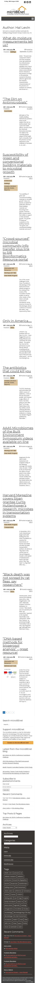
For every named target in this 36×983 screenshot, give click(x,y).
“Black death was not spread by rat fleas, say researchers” (16, 579)
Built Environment (20, 887)
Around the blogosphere (20, 880)
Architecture (8, 181)
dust (15, 898)
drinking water (9, 898)
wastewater (13, 927)
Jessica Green (8, 905)
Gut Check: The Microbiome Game (19, 804)
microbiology (8, 912)
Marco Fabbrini (8, 970)
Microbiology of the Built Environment (15, 916)
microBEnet (18, 909)
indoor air (20, 901)
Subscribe (6, 790)
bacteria (7, 883)
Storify (25, 923)
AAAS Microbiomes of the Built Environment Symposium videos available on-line (18, 435)
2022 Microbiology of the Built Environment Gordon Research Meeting (16, 762)
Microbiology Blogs (18, 808)
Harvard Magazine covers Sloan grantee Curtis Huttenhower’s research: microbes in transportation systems (18, 505)
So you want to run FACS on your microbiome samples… (15, 956)
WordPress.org (8, 864)
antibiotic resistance (10, 876)
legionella (16, 905)
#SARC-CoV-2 (8, 873)
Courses (13, 894)
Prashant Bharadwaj (10, 953)
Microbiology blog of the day (22, 912)
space (19, 923)
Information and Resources (9, 269)
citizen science (9, 891)
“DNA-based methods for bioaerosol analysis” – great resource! (15, 645)
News (12, 327)
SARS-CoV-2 (8, 923)
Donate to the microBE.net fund (18, 742)
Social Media (8, 111)
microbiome (8, 919)
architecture (8, 880)
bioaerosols (14, 883)
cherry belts (6, 808)
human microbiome (10, 901)
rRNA (25, 919)
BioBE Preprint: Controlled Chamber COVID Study (17, 767)
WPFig (32, 981)
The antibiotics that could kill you (17, 369)
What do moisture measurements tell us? (18, 41)
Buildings (13, 52)
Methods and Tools (10, 666)
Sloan (14, 923)
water (20, 927)
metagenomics (9, 909)
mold (21, 919)
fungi (20, 898)
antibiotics (20, 876)
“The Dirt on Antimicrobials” (15, 100)
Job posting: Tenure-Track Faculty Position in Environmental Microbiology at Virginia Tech (16, 772)
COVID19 (19, 894)
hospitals (25, 898)
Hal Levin (10, 49)
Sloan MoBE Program (10, 275)
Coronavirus (26, 891)
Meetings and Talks (10, 273)
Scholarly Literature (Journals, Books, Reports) (10, 188)
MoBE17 (15, 919)
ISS (25, 901)
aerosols (16, 873)
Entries (7, 855)
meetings (23, 905)
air (21, 873)
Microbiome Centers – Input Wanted (17, 972)
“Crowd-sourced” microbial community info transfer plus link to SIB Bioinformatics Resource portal (16, 249)
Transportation (8, 527)
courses (7, 894)
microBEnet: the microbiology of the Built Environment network (28, 10)
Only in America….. (17, 321)
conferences (18, 891)
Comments (8, 860)
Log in (6, 851)
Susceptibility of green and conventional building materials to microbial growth (17, 163)
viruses (7, 927)
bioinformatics (23, 883)
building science (9, 887)
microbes (25, 909)
